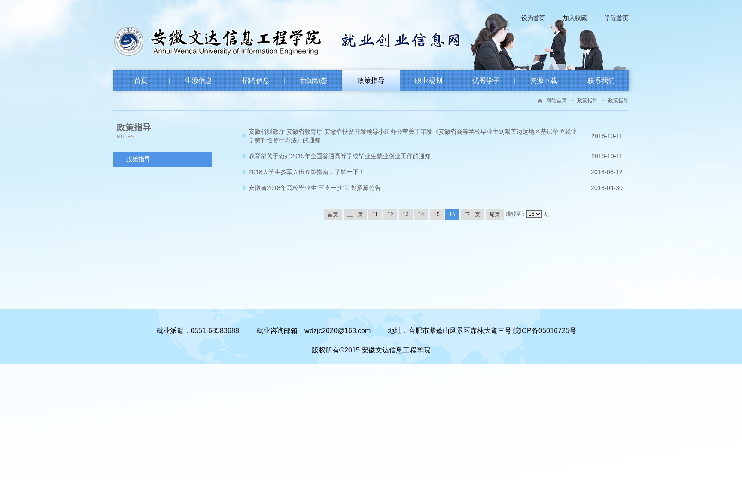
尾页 (495, 214)
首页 (141, 80)
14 (421, 214)
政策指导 (371, 80)
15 (437, 214)
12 (390, 214)
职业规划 (428, 80)
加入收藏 (575, 18)
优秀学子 (486, 80)
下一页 (472, 214)
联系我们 (601, 80)
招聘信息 (256, 80)
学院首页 (617, 18)
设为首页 (533, 18)
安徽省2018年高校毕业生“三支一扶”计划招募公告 (315, 187)
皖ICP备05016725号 (544, 330)
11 (375, 214)
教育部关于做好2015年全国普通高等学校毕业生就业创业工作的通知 (340, 156)
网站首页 (556, 101)
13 (406, 214)
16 (452, 214)
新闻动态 (313, 80)
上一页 (355, 214)
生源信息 (198, 80)
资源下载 (543, 80)
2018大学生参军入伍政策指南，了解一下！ (307, 171)
